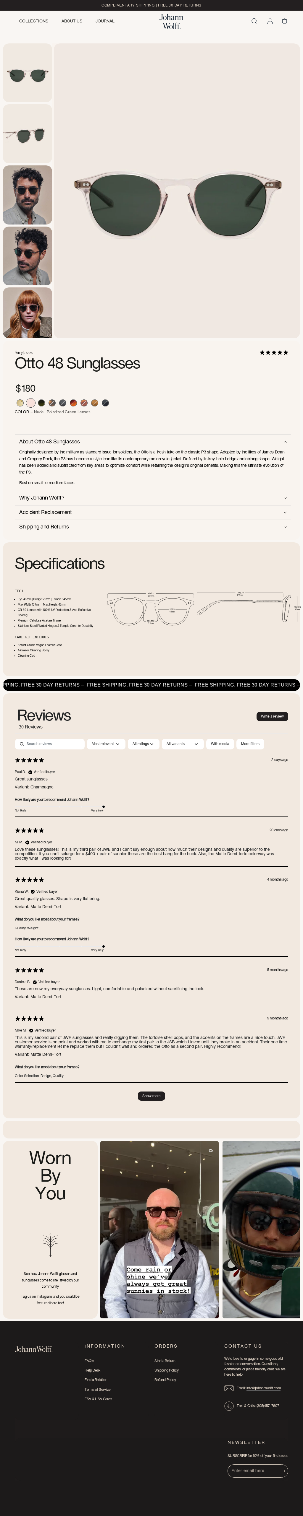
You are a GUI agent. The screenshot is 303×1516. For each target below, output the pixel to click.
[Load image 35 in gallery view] (27, 195)
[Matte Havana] (84, 403)
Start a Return (164, 1361)
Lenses (84, 412)
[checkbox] (220, 744)
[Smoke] (105, 403)
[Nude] (30, 403)
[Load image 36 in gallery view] (27, 256)
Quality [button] (58, 1076)
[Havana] (73, 403)
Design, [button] (47, 1076)
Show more (151, 1096)
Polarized (56, 412)
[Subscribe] (284, 1470)
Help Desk (92, 1370)
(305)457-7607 (268, 1406)
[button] (254, 21)
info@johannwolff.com (263, 1388)
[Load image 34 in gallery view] (27, 133)
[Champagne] (20, 403)
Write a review (272, 716)
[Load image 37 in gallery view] (27, 317)
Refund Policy (165, 1380)
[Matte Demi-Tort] (52, 403)
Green (71, 412)
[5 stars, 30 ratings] (275, 352)
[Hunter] (41, 403)
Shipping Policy (166, 1370)
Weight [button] (32, 928)
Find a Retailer (95, 1380)
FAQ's (89, 1361)
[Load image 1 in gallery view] (27, 73)
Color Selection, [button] (28, 1076)
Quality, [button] (21, 928)
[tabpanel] (151, 923)
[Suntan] (94, 403)
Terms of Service (98, 1389)
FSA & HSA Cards (98, 1399)
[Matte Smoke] (62, 403)
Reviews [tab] (44, 718)
